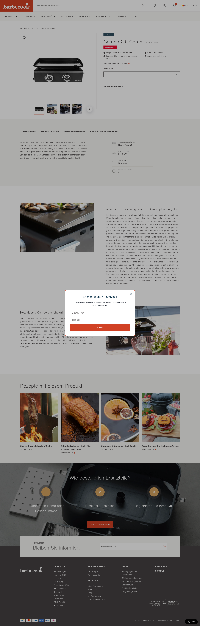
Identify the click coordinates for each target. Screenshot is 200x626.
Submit (100, 327)
